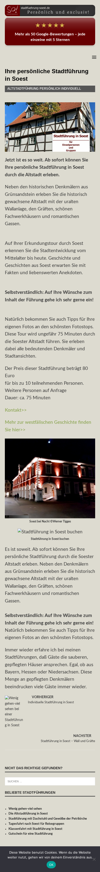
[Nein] (94, 859)
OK (51, 865)
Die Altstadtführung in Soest (28, 813)
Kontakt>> (16, 410)
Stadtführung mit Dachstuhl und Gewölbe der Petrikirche (47, 818)
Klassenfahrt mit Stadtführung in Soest (35, 829)
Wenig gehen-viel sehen (25, 808)
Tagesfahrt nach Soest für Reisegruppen (36, 823)
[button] (93, 57)
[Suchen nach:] (50, 781)
